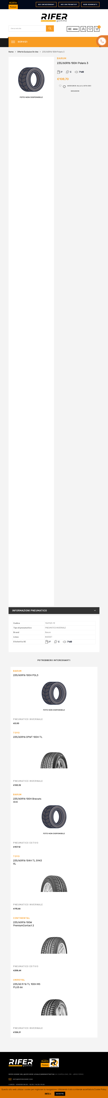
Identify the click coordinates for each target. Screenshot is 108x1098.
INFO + (48, 1093)
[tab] (54, 610)
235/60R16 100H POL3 (25, 675)
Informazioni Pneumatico (29, 610)
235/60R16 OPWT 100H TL (27, 737)
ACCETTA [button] (60, 1094)
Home (11, 52)
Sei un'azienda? (46, 4)
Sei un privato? (69, 4)
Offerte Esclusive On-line (27, 52)
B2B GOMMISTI (90, 4)
